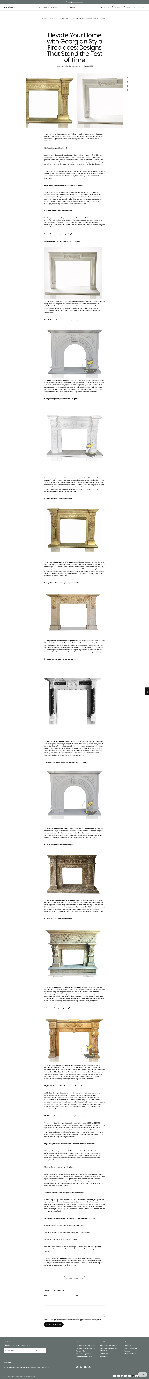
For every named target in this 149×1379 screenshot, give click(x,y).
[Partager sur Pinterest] (128, 82)
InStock (72, 7)
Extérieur (63, 7)
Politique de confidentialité (85, 1345)
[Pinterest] (89, 1367)
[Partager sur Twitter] (128, 78)
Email (78, 1295)
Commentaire (48, 1304)
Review (142, 2)
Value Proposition (130, 1348)
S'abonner (40, 1350)
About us (127, 1345)
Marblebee (7, 1362)
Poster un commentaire (53, 1324)
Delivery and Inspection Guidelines (108, 1349)
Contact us (104, 1356)
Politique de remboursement (86, 1348)
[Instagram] (81, 1367)
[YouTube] (85, 1367)
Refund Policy (81, 1351)
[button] (105, 7)
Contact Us (8, 2)
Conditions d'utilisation (84, 1357)
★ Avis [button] (147, 691)
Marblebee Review (130, 1354)
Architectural (42, 7)
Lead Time (104, 1353)
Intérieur (54, 7)
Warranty (127, 1351)
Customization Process (108, 1345)
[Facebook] (77, 1367)
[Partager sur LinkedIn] (128, 86)
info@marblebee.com (75, 2)
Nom (45, 1295)
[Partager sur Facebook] (128, 90)
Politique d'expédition (83, 1354)
